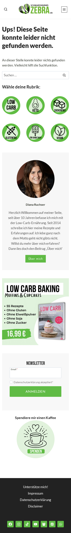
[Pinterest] (52, 524)
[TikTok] (27, 524)
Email (14, 369)
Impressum (35, 493)
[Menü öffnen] (64, 9)
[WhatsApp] (60, 524)
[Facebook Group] (44, 524)
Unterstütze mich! (35, 487)
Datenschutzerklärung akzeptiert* (33, 382)
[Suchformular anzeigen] (6, 9)
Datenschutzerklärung (35, 500)
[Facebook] (10, 524)
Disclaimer (35, 506)
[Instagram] (19, 524)
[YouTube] (35, 524)
